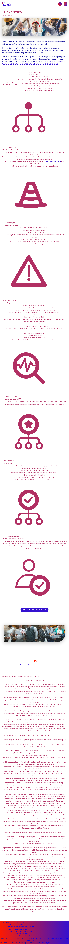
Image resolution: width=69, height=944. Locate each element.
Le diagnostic (19, 924)
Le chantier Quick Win (22, 929)
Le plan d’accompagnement (24, 927)
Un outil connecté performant (25, 936)
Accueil (10, 922)
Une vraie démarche (21, 934)
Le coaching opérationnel (23, 931)
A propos (11, 924)
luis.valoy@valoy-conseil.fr (60, 938)
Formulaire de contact (34, 610)
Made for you (45, 943)
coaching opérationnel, (56, 61)
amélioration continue (50, 63)
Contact (10, 931)
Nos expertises (20, 922)
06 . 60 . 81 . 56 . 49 (45, 938)
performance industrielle (53, 161)
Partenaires (11, 927)
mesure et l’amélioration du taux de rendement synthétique (21, 63)
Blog (9, 929)
